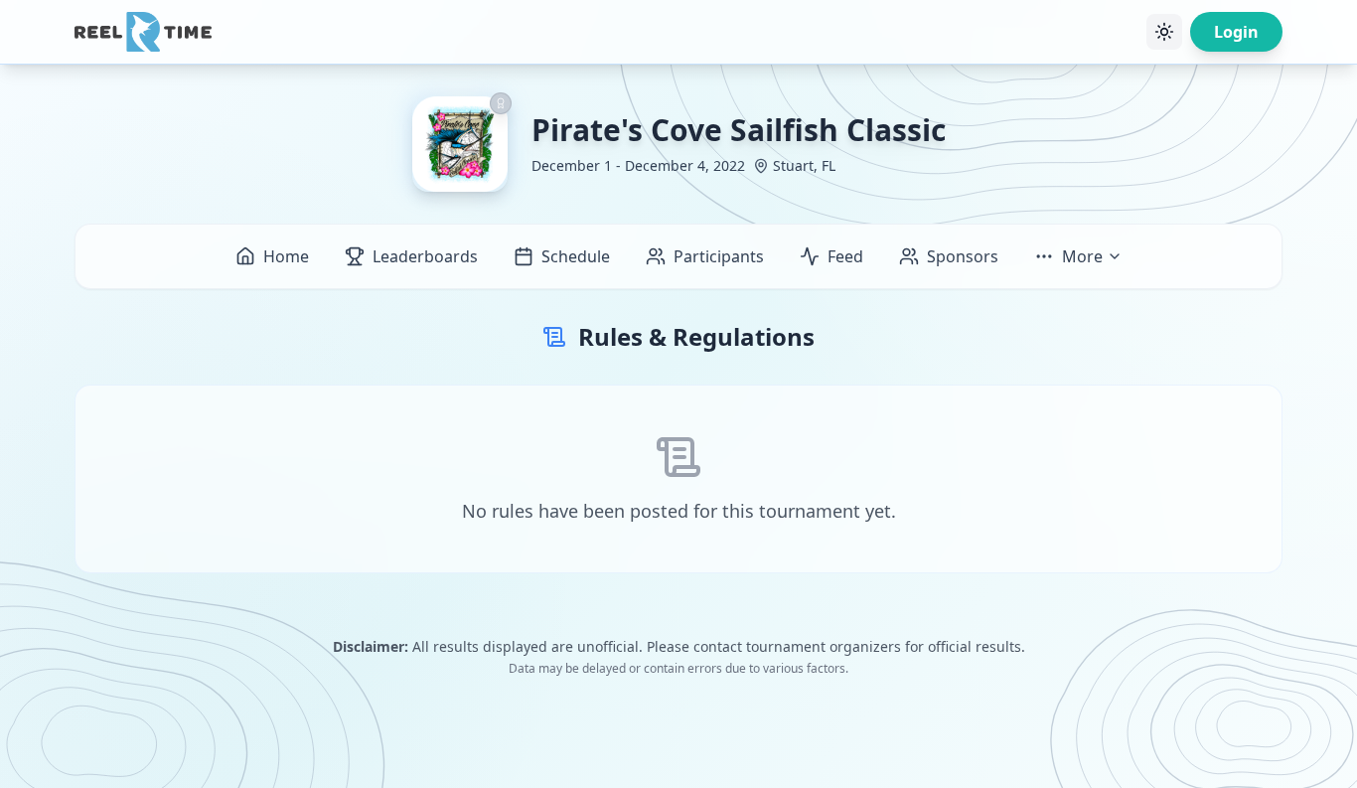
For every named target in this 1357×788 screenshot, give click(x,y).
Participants (719, 256)
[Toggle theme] (1164, 32)
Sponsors (962, 256)
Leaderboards (425, 256)
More (1082, 256)
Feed (845, 256)
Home (286, 256)
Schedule (575, 256)
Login (1236, 32)
